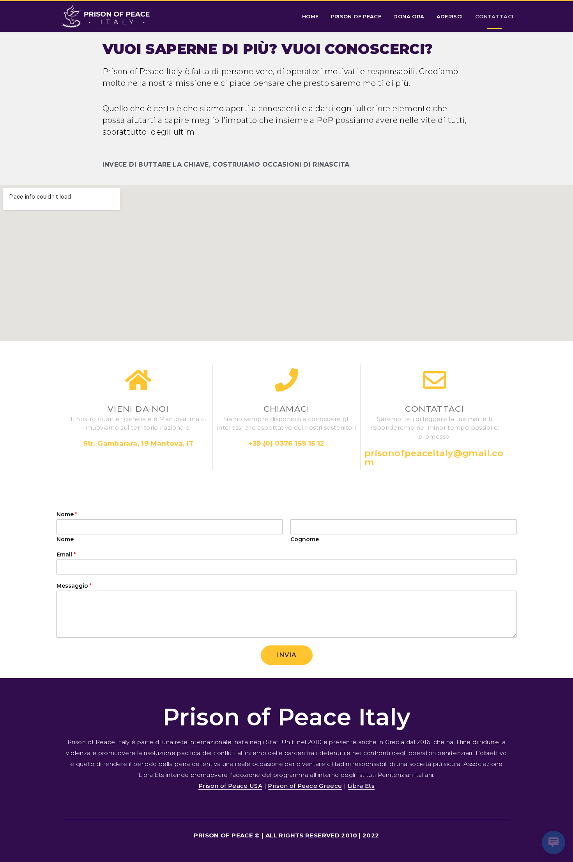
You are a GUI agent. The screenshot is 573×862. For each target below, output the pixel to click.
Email (66, 554)
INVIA (287, 655)
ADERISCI (450, 16)
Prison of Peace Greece (305, 785)
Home (310, 16)
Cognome (304, 539)
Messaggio (74, 585)
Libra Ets (361, 785)
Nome (67, 514)
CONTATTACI (494, 16)
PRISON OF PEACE (356, 16)
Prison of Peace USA (230, 785)
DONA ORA (408, 16)
